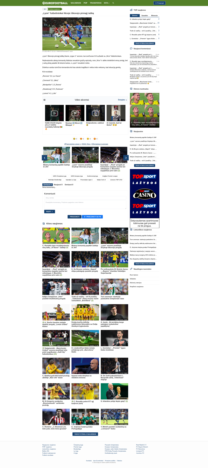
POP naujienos (47, 447)
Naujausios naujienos (49, 445)
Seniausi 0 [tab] (69, 185)
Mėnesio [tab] (154, 15)
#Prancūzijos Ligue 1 (72, 144)
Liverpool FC (140, 451)
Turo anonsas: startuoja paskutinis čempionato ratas (147, 239)
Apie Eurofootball (98, 461)
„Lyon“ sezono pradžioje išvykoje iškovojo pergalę (147, 141)
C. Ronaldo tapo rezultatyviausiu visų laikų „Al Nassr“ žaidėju (151, 61)
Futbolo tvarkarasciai (48, 453)
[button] (107, 3)
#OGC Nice (86, 144)
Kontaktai (89, 461)
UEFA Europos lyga (77, 176)
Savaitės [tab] (144, 15)
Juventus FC (140, 453)
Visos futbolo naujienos (85, 434)
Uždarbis (133, 279)
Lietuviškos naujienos (49, 449)
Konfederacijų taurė (111, 453)
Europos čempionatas (112, 447)
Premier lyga (78, 447)
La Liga (76, 451)
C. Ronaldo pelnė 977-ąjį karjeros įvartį (143, 35)
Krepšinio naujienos (136, 286)
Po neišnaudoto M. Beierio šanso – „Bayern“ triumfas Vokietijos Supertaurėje (156, 153)
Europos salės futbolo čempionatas (116, 449)
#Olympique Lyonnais (99, 144)
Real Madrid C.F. (141, 445)
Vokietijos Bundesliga (54, 180)
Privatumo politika (110, 461)
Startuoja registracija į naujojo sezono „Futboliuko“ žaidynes (150, 251)
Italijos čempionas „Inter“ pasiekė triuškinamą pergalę (148, 157)
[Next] (126, 157)
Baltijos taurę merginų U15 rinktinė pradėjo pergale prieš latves (151, 255)
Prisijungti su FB (93, 217)
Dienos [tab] (134, 15)
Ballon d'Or (45, 451)
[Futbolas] (44, 9)
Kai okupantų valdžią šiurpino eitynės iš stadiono (146, 259)
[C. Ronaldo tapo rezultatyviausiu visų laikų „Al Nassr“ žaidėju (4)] (144, 110)
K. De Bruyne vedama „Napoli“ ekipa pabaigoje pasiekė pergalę (151, 149)
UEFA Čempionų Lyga (59, 176)
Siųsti (48, 211)
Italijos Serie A (101, 180)
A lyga (76, 453)
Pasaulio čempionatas (112, 445)
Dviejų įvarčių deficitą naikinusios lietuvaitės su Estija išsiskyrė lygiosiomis (155, 243)
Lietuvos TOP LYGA (116, 180)
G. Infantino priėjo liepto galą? (140, 19)
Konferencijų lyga (92, 176)
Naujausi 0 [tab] (58, 185)
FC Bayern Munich (142, 447)
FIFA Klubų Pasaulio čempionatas (115, 451)
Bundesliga (77, 449)
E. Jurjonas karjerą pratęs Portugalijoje (143, 247)
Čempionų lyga (78, 445)
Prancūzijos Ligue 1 (86, 180)
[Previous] (44, 157)
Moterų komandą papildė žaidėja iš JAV (143, 137)
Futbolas (119, 461)
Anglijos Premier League (110, 176)
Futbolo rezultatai (47, 455)
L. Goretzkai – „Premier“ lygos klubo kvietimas (146, 38)
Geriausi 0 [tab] (47, 185)
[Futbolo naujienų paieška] (113, 3)
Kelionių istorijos (135, 283)
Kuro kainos (134, 275)
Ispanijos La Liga (71, 180)
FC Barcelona (140, 449)
